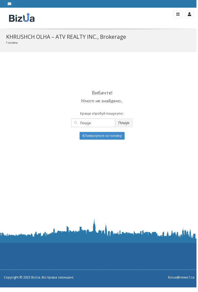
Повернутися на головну (103, 135)
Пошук (123, 122)
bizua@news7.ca (181, 277)
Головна (12, 42)
